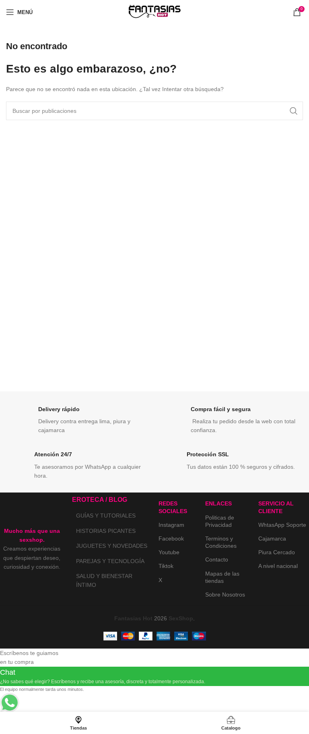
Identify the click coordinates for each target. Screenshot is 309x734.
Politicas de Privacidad (219, 521)
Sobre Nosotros (225, 594)
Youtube (169, 552)
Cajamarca (272, 538)
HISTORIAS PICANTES (106, 531)
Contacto (216, 559)
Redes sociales (173, 507)
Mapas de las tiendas (222, 577)
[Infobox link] (78, 420)
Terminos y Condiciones (221, 542)
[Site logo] (154, 11)
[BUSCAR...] (293, 111)
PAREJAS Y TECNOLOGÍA (110, 561)
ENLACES (218, 503)
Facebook (171, 538)
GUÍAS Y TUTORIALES (106, 515)
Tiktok (166, 566)
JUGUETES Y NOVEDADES (111, 546)
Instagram (171, 525)
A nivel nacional (278, 566)
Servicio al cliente (276, 507)
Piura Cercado (276, 552)
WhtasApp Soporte (282, 525)
